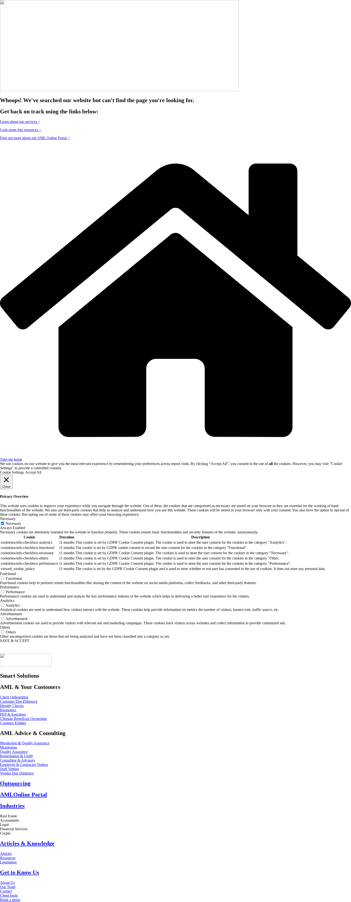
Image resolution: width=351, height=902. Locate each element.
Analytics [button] (7, 600)
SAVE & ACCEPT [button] (14, 641)
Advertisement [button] (11, 614)
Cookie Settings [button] (12, 472)
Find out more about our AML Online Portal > (35, 138)
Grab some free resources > (20, 130)
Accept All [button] (33, 472)
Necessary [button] (8, 519)
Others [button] (5, 627)
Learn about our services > (20, 122)
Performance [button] (9, 587)
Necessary (13, 523)
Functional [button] (8, 574)
